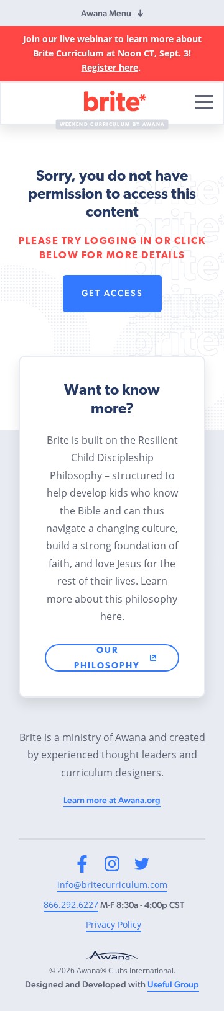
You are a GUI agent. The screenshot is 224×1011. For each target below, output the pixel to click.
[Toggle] (204, 102)
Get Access (112, 293)
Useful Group (173, 984)
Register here (110, 67)
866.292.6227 (71, 904)
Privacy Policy (113, 924)
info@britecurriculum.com (112, 885)
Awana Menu (106, 13)
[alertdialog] (112, 53)
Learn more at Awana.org (112, 800)
